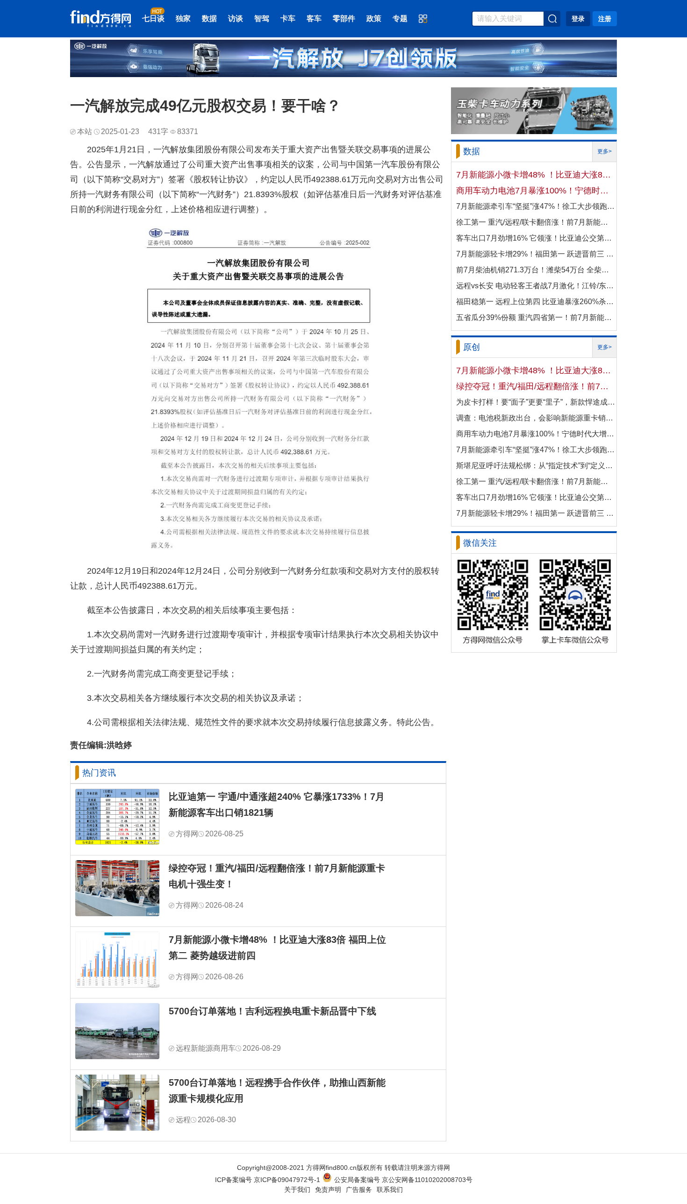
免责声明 (328, 1189)
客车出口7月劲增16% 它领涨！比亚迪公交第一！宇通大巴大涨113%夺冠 (535, 238)
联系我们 (390, 1189)
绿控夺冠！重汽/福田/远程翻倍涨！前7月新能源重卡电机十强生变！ (277, 876)
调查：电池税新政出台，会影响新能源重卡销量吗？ (535, 418)
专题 (400, 18)
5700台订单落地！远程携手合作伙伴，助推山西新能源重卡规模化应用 (277, 1090)
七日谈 (153, 18)
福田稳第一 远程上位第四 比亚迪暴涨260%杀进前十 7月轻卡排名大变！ (535, 302)
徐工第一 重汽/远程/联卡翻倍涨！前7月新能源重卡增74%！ (535, 222)
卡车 (287, 18)
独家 (183, 18)
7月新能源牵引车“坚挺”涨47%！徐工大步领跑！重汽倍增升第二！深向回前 (535, 206)
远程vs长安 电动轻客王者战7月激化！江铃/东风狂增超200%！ (535, 286)
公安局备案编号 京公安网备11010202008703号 (403, 1179)
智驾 (261, 18)
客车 (314, 18)
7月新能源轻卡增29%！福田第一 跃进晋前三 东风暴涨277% (535, 254)
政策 (373, 18)
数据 (209, 18)
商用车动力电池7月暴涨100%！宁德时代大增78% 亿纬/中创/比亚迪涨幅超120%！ (535, 190)
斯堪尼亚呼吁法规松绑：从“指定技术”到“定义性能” (535, 466)
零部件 (344, 18)
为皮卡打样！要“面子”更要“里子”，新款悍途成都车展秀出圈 (535, 402)
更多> (604, 151)
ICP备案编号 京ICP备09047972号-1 (267, 1179)
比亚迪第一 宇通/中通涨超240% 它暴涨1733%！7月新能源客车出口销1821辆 (277, 804)
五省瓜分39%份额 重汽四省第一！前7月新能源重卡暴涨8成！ (535, 317)
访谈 (235, 18)
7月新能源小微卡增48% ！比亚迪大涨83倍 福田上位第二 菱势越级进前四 (277, 947)
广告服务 (359, 1189)
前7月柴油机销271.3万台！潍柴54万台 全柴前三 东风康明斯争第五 (535, 270)
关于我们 (297, 1189)
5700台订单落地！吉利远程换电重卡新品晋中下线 (272, 1011)
